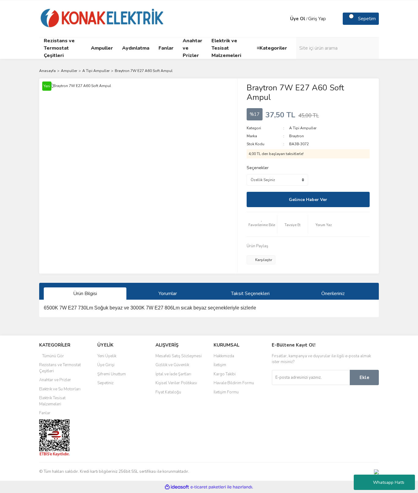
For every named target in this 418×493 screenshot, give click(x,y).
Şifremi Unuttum (111, 374)
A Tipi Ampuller (302, 128)
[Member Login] (284, 18)
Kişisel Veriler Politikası (176, 383)
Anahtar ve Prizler (55, 380)
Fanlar (44, 413)
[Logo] (102, 18)
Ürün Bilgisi (85, 293)
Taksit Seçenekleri (250, 293)
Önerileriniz (333, 293)
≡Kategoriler (272, 48)
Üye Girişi (105, 365)
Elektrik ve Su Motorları (59, 389)
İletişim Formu (226, 392)
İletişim (220, 365)
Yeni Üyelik (106, 356)
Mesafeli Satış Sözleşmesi (178, 356)
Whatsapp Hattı (388, 482)
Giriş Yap (317, 19)
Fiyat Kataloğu (168, 392)
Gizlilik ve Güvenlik (172, 365)
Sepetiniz (105, 383)
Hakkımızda (224, 356)
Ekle (364, 377)
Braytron (296, 136)
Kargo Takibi (225, 374)
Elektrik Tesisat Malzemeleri (52, 401)
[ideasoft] (177, 487)
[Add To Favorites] (262, 224)
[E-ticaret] (208, 487)
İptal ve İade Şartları (173, 374)
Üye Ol (297, 19)
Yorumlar (168, 293)
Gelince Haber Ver (308, 200)
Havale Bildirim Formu (234, 383)
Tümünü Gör (53, 356)
